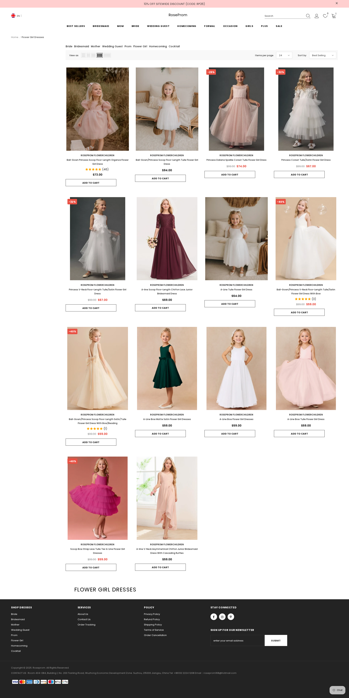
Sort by (302, 55)
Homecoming (158, 46)
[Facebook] (213, 616)
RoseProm (174, 15)
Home (14, 37)
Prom (128, 46)
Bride (69, 46)
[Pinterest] (231, 616)
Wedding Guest (112, 46)
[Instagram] (222, 616)
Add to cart (90, 183)
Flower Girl (140, 46)
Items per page (264, 55)
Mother (95, 46)
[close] (336, 3)
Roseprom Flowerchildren (97, 155)
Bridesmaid (81, 46)
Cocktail (174, 46)
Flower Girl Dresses (33, 37)
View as (73, 55)
